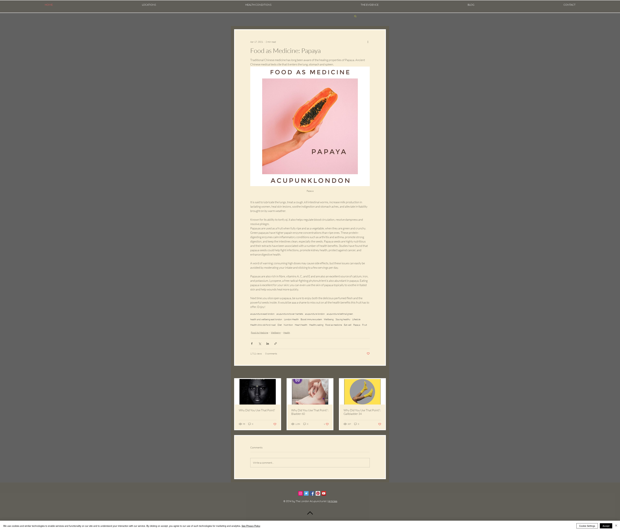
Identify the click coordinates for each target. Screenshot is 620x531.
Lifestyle (356, 319)
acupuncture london (315, 313)
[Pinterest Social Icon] (318, 493)
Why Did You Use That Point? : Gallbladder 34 (362, 411)
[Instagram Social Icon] (300, 493)
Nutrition (288, 324)
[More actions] (368, 42)
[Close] (616, 525)
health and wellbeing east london (266, 319)
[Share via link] (275, 343)
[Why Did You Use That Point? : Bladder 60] (310, 392)
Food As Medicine (259, 332)
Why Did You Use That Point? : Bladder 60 (310, 411)
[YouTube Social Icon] (323, 493)
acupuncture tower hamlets (289, 313)
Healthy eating (316, 324)
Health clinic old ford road (263, 324)
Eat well (347, 324)
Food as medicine (333, 324)
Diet (280, 324)
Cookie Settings (587, 525)
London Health (291, 319)
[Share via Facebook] (251, 343)
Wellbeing (329, 319)
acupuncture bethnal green (340, 313)
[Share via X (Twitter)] (259, 343)
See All (383, 372)
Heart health (301, 324)
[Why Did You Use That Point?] (257, 392)
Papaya (356, 324)
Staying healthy (343, 319)
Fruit (364, 324)
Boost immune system (311, 319)
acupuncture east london (262, 313)
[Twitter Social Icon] (306, 493)
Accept (606, 525)
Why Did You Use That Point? (257, 410)
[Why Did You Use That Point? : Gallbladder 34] (362, 392)
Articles (332, 501)
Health (286, 332)
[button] (149, 5)
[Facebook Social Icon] (312, 493)
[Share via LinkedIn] (267, 343)
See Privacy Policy (251, 525)
